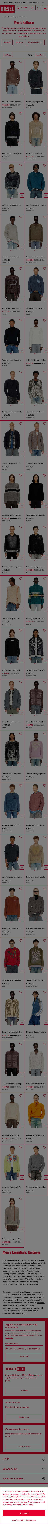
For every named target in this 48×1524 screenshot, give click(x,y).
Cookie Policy (27, 1505)
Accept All (24, 1513)
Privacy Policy (12, 1505)
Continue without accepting (24, 1520)
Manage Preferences (29, 1502)
